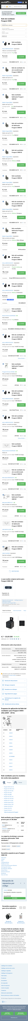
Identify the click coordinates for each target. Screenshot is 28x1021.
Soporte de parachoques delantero (9, 865)
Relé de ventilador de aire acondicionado (8, 830)
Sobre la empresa (5, 985)
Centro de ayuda (5, 988)
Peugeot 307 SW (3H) (9, 798)
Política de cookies (16, 1009)
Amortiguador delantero (6, 868)
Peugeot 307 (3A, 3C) (8, 796)
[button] (20, 2)
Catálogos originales (6, 970)
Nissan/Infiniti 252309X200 (9, 315)
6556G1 (11, 766)
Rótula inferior (4, 870)
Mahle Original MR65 (7, 75)
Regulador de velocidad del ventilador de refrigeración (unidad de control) (7, 594)
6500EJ (10, 743)
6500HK (11, 733)
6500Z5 (10, 769)
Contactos (3, 990)
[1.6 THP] (6, 7)
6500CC (11, 736)
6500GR (11, 749)
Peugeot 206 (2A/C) (8, 806)
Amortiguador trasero (6, 867)
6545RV (18, 846)
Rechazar (20, 1014)
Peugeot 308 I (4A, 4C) (9, 786)
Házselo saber (12, 675)
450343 (10, 759)
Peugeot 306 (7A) (8, 808)
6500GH (11, 746)
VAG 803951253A (6, 529)
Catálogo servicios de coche (8, 968)
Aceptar (7, 1014)
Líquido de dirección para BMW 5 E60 (21, 922)
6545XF (8, 849)
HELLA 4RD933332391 (7, 48)
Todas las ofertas (6, 610)
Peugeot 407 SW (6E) (8, 790)
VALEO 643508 (6, 553)
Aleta (2, 860)
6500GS (11, 753)
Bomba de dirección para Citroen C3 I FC (8, 922)
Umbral (2, 859)
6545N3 (8, 846)
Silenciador (3, 857)
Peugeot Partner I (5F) (9, 804)
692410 (10, 763)
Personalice (14, 1017)
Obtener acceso (21, 13)
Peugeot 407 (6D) (8, 792)
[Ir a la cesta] (26, 2)
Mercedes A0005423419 (8, 477)
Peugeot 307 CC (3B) (8, 800)
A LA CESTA (21, 56)
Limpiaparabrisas (5, 862)
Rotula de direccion (5, 871)
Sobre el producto (17, 610)
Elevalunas (3, 873)
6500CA (11, 739)
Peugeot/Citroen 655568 (8, 371)
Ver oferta (14, 898)
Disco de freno (4, 874)
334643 (8, 890)
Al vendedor (4, 980)
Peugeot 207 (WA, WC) (9, 788)
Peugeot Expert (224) (8, 802)
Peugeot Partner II (8, 810)
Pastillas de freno (5, 863)
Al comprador (4, 983)
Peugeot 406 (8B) (8, 794)
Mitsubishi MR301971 (7, 502)
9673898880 (12, 756)
